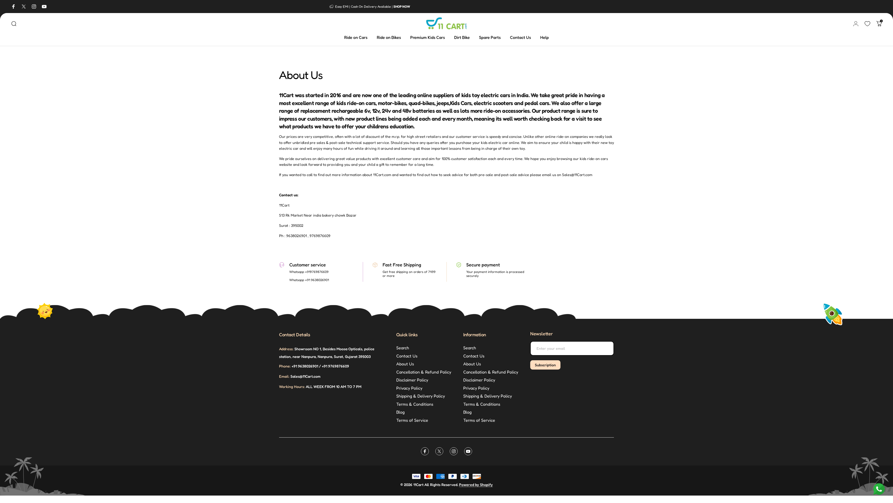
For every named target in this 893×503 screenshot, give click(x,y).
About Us (405, 363)
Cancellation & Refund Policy (423, 371)
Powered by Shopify (476, 484)
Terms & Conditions (414, 404)
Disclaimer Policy (412, 379)
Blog (400, 412)
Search (402, 347)
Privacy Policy (409, 388)
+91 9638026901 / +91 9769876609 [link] (314, 366)
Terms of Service (412, 420)
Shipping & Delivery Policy (420, 395)
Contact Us (406, 355)
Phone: (285, 366)
